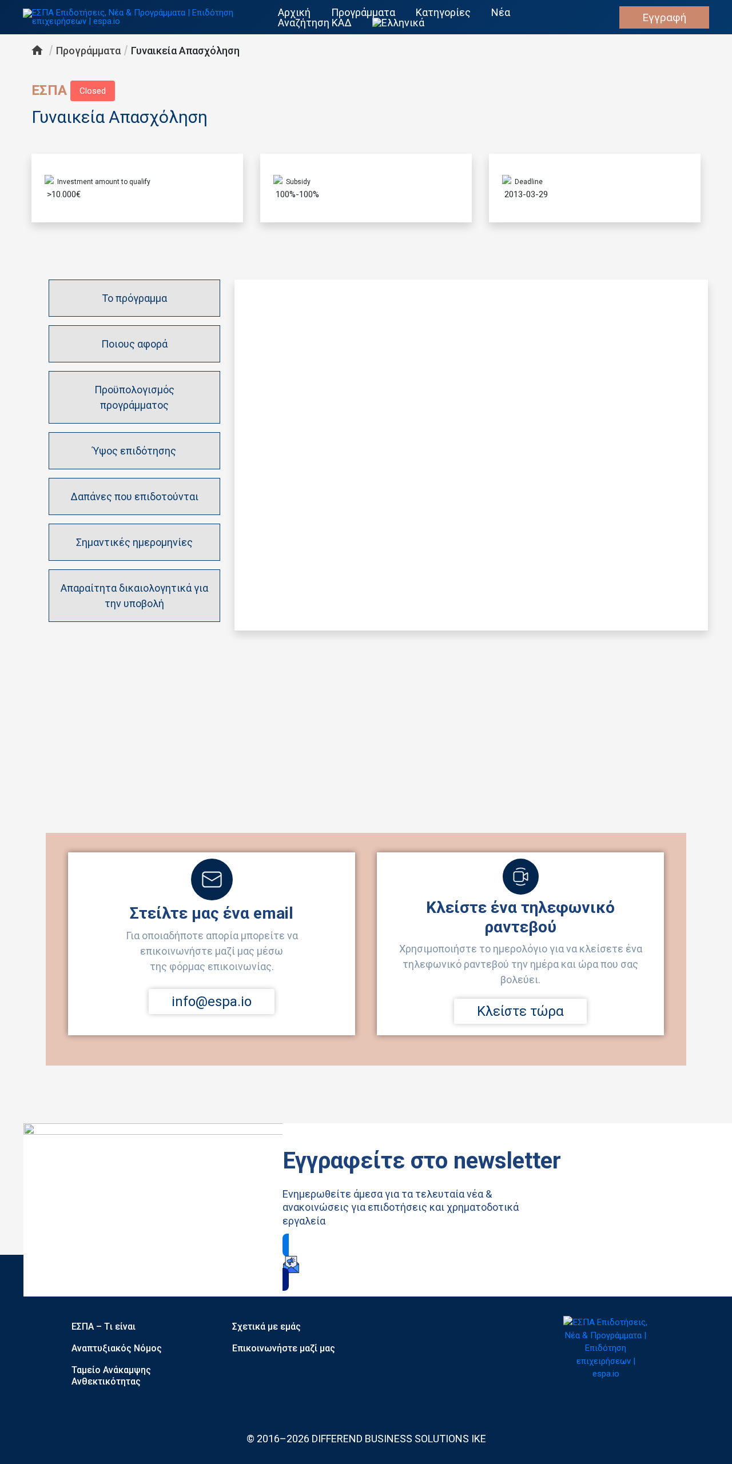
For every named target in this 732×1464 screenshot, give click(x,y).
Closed (92, 91)
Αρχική (294, 12)
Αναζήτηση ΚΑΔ (315, 23)
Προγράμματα (363, 12)
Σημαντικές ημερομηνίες (134, 542)
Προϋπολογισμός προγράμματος (134, 397)
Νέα (500, 12)
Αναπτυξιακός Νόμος (116, 1348)
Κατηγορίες (443, 12)
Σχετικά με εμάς (266, 1326)
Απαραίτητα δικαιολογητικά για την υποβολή (134, 595)
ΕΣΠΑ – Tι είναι (103, 1326)
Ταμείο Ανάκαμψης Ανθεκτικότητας (111, 1376)
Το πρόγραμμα (134, 298)
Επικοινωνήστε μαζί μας (283, 1348)
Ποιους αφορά (134, 344)
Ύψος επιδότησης (134, 451)
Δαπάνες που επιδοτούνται (134, 496)
